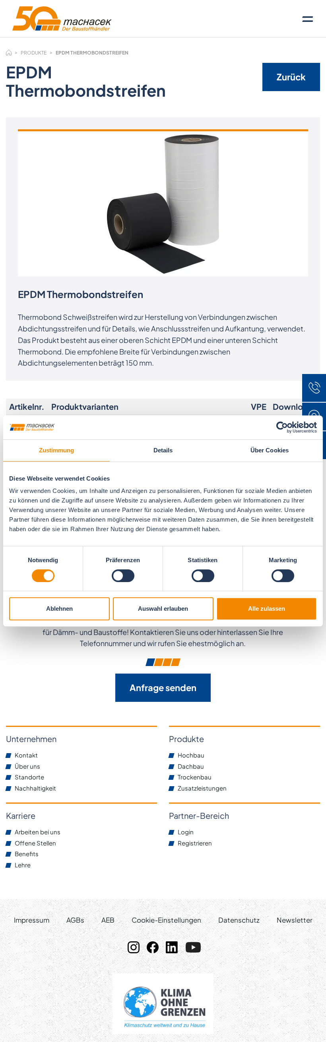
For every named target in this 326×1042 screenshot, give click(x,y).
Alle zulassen (266, 608)
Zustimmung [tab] (56, 450)
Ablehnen (59, 608)
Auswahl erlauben (163, 608)
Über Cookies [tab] (269, 450)
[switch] (123, 575)
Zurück (291, 76)
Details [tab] (163, 450)
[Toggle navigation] (308, 19)
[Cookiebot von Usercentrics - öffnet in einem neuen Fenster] (282, 427)
